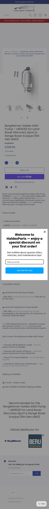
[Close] (45, 232)
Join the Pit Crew (24, 270)
